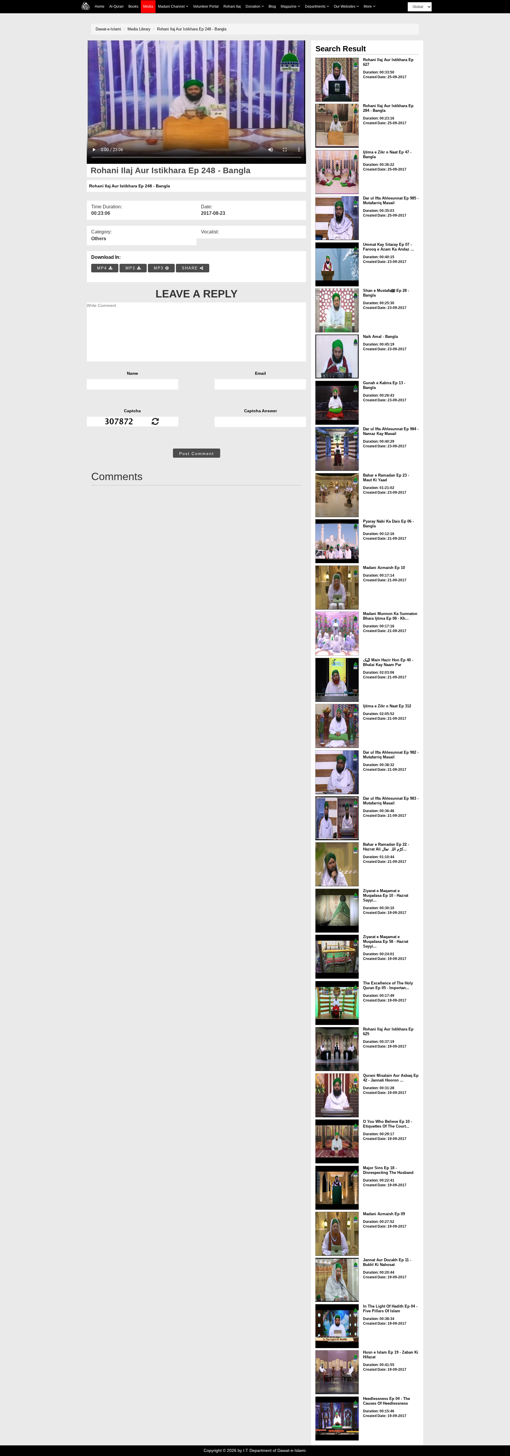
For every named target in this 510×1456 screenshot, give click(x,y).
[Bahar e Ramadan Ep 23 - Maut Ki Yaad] (337, 495)
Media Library (139, 29)
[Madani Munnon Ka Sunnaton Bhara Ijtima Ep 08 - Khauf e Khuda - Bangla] (337, 633)
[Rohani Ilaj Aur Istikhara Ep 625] (337, 1049)
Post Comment (196, 453)
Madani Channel (172, 6)
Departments (315, 6)
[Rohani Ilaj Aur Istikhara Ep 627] (337, 80)
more (368, 6)
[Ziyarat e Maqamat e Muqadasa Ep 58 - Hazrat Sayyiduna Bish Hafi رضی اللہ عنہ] (337, 957)
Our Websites (345, 6)
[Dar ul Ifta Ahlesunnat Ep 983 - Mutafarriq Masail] (337, 818)
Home (99, 6)
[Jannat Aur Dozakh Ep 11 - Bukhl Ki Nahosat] (337, 1280)
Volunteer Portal (206, 6)
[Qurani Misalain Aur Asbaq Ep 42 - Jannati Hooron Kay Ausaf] (337, 1095)
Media (148, 6)
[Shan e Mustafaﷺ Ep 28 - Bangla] (337, 310)
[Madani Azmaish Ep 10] (337, 587)
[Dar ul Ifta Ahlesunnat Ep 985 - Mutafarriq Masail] (337, 218)
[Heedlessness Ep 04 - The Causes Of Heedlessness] (337, 1418)
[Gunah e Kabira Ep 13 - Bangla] (337, 403)
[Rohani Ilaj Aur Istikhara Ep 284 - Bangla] (337, 126)
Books (133, 6)
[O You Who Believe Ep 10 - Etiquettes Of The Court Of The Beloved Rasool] (337, 1141)
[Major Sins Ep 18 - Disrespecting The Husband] (337, 1188)
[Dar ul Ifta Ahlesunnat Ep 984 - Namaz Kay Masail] (337, 449)
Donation (253, 6)
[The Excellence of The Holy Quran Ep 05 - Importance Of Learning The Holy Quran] (337, 1003)
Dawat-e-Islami (108, 29)
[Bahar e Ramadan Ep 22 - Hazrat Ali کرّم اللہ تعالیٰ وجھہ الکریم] (337, 864)
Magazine (289, 6)
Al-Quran (116, 6)
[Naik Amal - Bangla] (337, 356)
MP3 (131, 268)
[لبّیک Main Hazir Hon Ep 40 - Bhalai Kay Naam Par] (337, 680)
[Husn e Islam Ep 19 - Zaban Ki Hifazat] (337, 1372)
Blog (272, 6)
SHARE (191, 268)
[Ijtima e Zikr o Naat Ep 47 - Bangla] (337, 172)
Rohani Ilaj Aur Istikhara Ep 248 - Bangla (191, 29)
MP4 (103, 268)
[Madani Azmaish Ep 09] (337, 1234)
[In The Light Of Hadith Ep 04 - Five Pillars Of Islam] (337, 1326)
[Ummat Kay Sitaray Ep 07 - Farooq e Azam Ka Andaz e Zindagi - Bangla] (337, 264)
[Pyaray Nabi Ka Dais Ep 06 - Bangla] (337, 541)
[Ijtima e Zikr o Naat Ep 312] (337, 726)
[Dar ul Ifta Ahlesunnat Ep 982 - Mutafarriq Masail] (337, 772)
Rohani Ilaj (232, 6)
